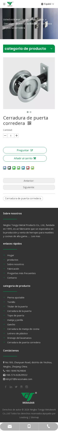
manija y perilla (15, 319)
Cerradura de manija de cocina (23, 328)
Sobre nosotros (15, 264)
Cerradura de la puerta (19, 310)
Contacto (12, 277)
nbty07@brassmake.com (19, 379)
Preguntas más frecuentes (21, 273)
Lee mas (35, 236)
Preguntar (23, 150)
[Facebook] (5, 386)
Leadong (23, 417)
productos (12, 259)
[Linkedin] (10, 386)
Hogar (10, 255)
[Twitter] (16, 386)
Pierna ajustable (15, 297)
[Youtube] (21, 386)
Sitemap (35, 417)
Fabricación (13, 268)
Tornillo (11, 301)
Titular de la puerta (17, 306)
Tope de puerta (15, 315)
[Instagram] (26, 386)
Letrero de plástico (17, 333)
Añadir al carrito (23, 158)
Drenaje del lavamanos (19, 337)
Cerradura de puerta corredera (23, 198)
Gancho (11, 324)
